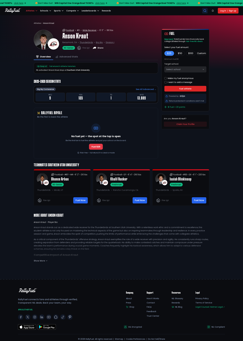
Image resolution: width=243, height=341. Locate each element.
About (129, 298)
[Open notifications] (213, 11)
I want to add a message (180, 82)
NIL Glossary (177, 298)
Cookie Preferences (135, 339)
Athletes (30, 10)
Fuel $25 (96, 146)
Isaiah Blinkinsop (181, 179)
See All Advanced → (146, 89)
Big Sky (99, 42)
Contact (151, 302)
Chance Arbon (60, 179)
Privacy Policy (202, 298)
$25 (169, 53)
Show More (39, 260)
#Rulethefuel (25, 309)
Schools (44, 10)
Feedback (151, 311)
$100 (190, 53)
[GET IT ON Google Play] (27, 327)
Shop (131, 307)
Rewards (176, 302)
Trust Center (153, 316)
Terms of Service (203, 302)
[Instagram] (34, 317)
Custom (201, 53)
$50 (180, 53)
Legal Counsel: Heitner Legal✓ (210, 307)
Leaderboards (89, 10)
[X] (27, 317)
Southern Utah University (78, 70)
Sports (57, 10)
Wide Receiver (89, 30)
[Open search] (205, 11)
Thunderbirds (86, 42)
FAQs (149, 307)
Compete (71, 10)
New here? (169, 39)
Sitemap (119, 339)
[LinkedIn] (41, 317)
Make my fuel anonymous (181, 78)
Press (128, 302)
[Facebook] (20, 317)
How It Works (153, 298)
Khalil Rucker (119, 179)
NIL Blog (178, 307)
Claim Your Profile (185, 124)
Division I (110, 42)
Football (70, 30)
